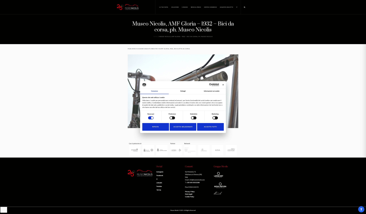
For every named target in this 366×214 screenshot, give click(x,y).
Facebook (159, 175)
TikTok (158, 190)
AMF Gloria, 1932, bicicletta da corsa (175, 49)
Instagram (159, 172)
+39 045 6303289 (193, 182)
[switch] (172, 117)
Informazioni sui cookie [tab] (211, 91)
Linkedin (159, 183)
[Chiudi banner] (223, 84)
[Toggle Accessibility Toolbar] (361, 209)
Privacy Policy (190, 192)
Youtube (159, 186)
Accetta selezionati (183, 127)
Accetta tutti (210, 127)
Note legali (188, 194)
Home (155, 36)
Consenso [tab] (154, 91)
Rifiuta (155, 127)
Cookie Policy (189, 197)
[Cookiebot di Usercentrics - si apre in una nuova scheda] (210, 84)
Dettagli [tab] (183, 91)
